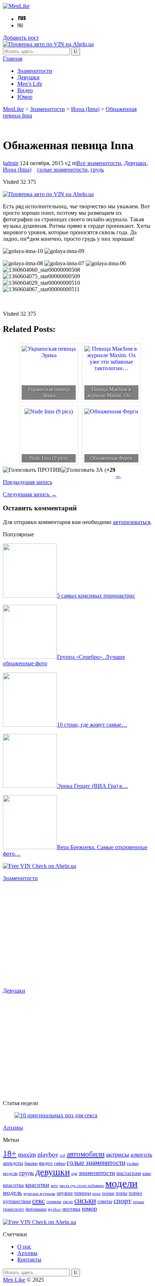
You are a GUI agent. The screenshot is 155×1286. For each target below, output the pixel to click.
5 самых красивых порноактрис (96, 596)
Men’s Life (29, 84)
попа (96, 1193)
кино (146, 1173)
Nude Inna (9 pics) (49, 458)
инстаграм (128, 1173)
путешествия (17, 1201)
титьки (138, 1202)
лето (54, 1185)
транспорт (13, 1209)
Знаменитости (34, 71)
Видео (25, 90)
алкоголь (141, 1155)
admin (11, 163)
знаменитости (97, 1173)
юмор (89, 1208)
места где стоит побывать (81, 1185)
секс (38, 1201)
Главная (12, 59)
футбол (54, 1209)
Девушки (28, 77)
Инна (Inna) (85, 109)
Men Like (14, 1280)
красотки (37, 1184)
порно (135, 1193)
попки (108, 1193)
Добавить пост (21, 38)
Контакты (29, 1259)
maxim (27, 1154)
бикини (31, 1163)
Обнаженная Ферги (111, 458)
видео (46, 1163)
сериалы (53, 1201)
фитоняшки (36, 1209)
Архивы (13, 1128)
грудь (97, 170)
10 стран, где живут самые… (92, 725)
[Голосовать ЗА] (82, 470)
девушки (52, 1172)
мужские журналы (39, 1194)
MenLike (13, 109)
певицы (82, 1193)
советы (104, 1201)
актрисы (117, 1154)
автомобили (86, 1154)
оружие (65, 1193)
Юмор (24, 97)
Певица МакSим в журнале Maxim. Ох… (111, 392)
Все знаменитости (98, 163)
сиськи (85, 1201)
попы (121, 1193)
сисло (68, 1201)
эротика (71, 1209)
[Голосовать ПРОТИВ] (32, 470)
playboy (47, 1154)
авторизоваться (131, 522)
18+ (10, 1153)
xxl (62, 1155)
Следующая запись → (30, 494)
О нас (24, 1246)
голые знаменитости (62, 170)
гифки (59, 1163)
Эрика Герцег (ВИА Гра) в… (92, 786)
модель (12, 1192)
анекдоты (13, 1163)
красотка (13, 1185)
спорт (122, 1201)
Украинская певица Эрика (49, 392)
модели (121, 1183)
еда (74, 1173)
